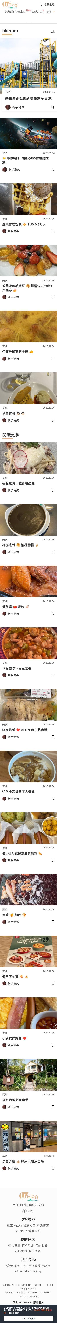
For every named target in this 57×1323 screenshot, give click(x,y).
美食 (5, 219)
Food (49, 1284)
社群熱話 (37, 11)
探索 (10, 1225)
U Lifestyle (10, 1284)
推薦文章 (29, 1225)
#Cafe (46, 1266)
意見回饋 (21, 1231)
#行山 (18, 1266)
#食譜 (37, 1266)
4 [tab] (35, 22)
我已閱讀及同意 (28, 1318)
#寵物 (9, 1266)
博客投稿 (34, 1231)
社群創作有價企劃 (15, 11)
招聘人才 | (24, 1296)
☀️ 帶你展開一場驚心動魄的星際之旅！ (25, 160)
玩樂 (8, 92)
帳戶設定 (28, 1245)
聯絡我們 (34, 1296)
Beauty (39, 1284)
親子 (5, 153)
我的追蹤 (21, 1251)
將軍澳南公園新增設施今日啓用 (30, 98)
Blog (24, 1288)
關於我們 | (11, 1292)
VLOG (18, 1225)
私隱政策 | (46, 1292)
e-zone (32, 1288)
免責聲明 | (22, 1292)
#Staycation (23, 1271)
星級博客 (43, 1225)
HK (31, 1284)
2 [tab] (26, 22)
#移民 (37, 1271)
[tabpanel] (28, 19)
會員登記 (49, 4)
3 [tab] (30, 22)
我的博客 (34, 1251)
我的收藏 (41, 1245)
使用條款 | (34, 1292)
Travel (23, 1284)
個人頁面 (14, 1245)
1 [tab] (21, 22)
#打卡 (28, 1266)
